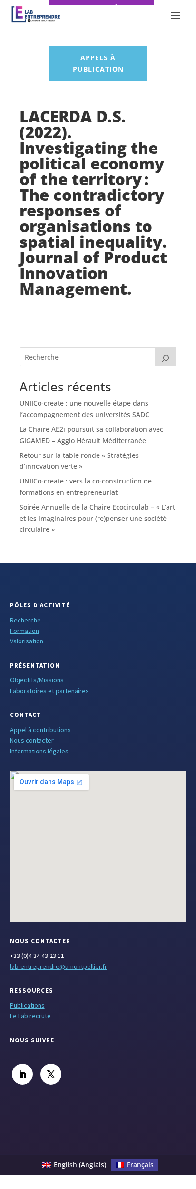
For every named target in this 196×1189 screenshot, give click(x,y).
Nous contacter (32, 740)
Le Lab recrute (30, 1016)
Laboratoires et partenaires (49, 691)
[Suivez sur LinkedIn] (22, 1074)
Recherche (25, 620)
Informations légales (39, 751)
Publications (27, 1005)
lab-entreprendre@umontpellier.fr (58, 966)
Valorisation (26, 641)
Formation (24, 630)
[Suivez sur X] (50, 1074)
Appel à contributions (40, 729)
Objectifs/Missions (37, 680)
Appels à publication (98, 63)
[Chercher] (165, 356)
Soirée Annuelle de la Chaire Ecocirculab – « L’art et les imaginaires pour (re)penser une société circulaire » (97, 518)
